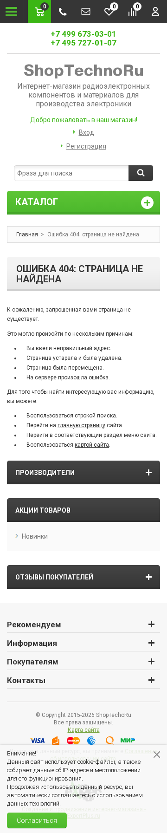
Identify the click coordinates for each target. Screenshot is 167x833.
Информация (32, 643)
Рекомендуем (34, 624)
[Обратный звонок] (62, 11)
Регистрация (86, 146)
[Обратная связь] (85, 11)
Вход (86, 132)
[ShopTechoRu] (83, 70)
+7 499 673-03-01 (83, 34)
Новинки (35, 536)
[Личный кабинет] (155, 11)
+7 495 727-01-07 (83, 42)
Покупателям (32, 661)
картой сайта (92, 445)
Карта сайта (84, 730)
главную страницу (81, 425)
